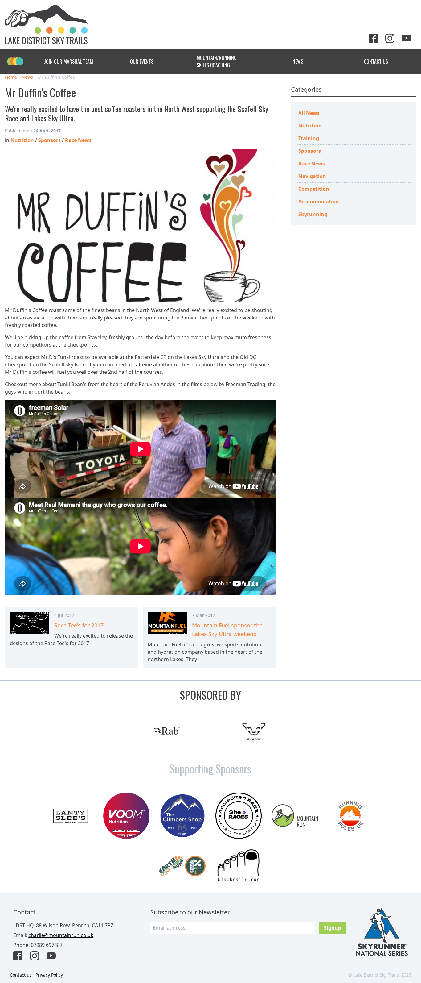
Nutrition (310, 125)
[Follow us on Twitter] (376, 39)
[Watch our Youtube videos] (409, 39)
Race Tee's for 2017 (79, 625)
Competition (313, 188)
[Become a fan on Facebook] (20, 956)
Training (308, 138)
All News (309, 113)
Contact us (21, 975)
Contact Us (376, 61)
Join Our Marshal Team (68, 61)
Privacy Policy (49, 975)
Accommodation (318, 201)
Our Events (141, 61)
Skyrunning (312, 214)
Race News (311, 163)
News (297, 61)
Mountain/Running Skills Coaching (217, 61)
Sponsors (309, 151)
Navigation (312, 176)
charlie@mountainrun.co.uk (60, 935)
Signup (332, 927)
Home (11, 77)
